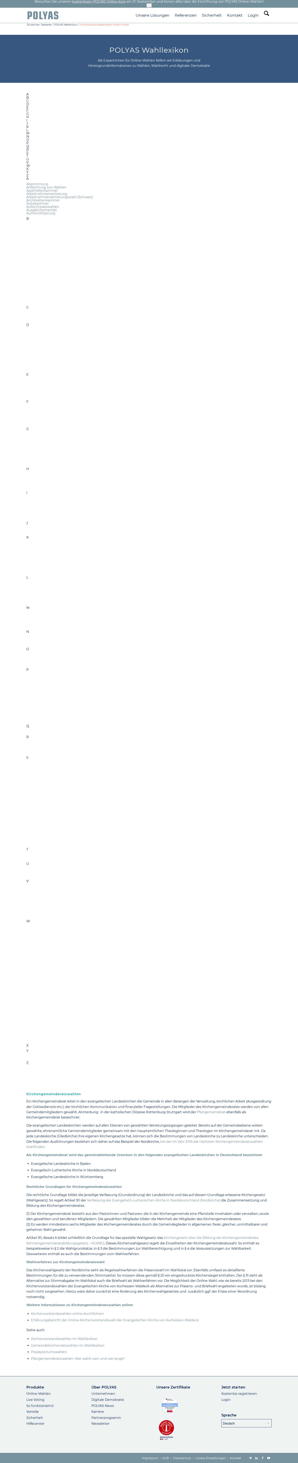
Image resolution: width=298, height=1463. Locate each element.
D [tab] (27, 104)
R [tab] (27, 149)
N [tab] (27, 136)
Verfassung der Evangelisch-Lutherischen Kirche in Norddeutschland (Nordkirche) (153, 1200)
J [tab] (27, 123)
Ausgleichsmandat (41, 210)
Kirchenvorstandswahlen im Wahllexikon (64, 1339)
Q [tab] (27, 146)
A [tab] (27, 94)
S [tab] (27, 152)
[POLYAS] (42, 15)
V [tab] (27, 162)
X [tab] (27, 169)
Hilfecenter (35, 1424)
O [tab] (27, 140)
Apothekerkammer (42, 191)
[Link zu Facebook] (262, 1458)
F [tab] (27, 110)
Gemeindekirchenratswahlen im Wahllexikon (67, 1345)
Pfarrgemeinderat (211, 1112)
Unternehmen (103, 1394)
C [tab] (27, 101)
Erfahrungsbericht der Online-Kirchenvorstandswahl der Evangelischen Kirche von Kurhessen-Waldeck (115, 1320)
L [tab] (27, 130)
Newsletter (100, 1424)
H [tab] (27, 117)
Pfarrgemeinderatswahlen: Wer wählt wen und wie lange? (78, 1359)
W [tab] (28, 165)
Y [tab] (27, 172)
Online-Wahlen (38, 1394)
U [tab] (27, 159)
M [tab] (27, 133)
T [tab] (27, 156)
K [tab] (27, 127)
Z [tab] (27, 175)
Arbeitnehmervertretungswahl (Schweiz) (59, 197)
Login (225, 1400)
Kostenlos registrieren (239, 1394)
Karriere (97, 1412)
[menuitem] (152, 15)
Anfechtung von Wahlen (46, 187)
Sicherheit (34, 1418)
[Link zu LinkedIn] (256, 1458)
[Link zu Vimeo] (250, 1458)
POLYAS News (102, 1406)
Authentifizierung (40, 213)
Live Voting (35, 1400)
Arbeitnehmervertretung (46, 194)
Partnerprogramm (106, 1418)
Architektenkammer (43, 200)
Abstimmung (37, 184)
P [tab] (27, 143)
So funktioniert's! (40, 1406)
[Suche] (266, 15)
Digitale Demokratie (107, 1400)
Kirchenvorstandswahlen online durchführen (67, 1314)
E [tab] (27, 107)
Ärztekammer (37, 203)
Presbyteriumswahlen (49, 1352)
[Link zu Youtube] (269, 1458)
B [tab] (27, 97)
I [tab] (26, 120)
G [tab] (27, 114)
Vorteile (32, 1412)
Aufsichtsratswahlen (42, 207)
